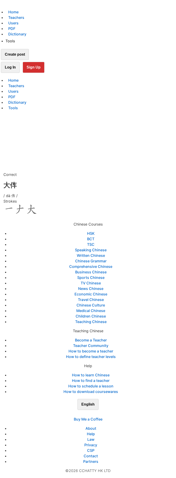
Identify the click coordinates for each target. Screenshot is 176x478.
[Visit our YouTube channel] (96, 413)
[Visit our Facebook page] (80, 413)
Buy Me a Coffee (88, 419)
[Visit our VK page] (91, 413)
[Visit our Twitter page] (85, 413)
